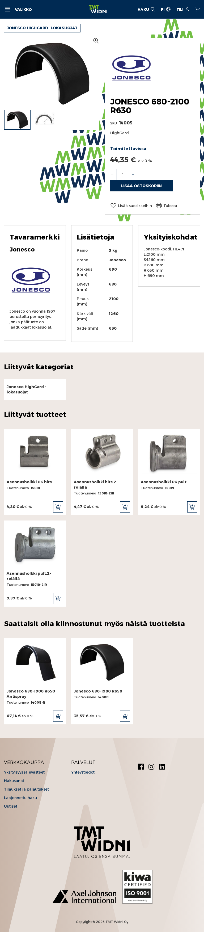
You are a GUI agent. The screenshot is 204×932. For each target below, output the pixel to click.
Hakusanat (14, 780)
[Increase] (133, 174)
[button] (44, 119)
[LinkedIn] (162, 767)
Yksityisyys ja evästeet (24, 772)
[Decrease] (112, 174)
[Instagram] (151, 767)
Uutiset (10, 806)
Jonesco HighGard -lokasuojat (42, 28)
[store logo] (98, 9)
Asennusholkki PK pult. (164, 482)
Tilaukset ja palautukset (26, 789)
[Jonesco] (131, 88)
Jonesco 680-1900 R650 (98, 691)
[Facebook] (140, 767)
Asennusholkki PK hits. (30, 482)
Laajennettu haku (20, 797)
